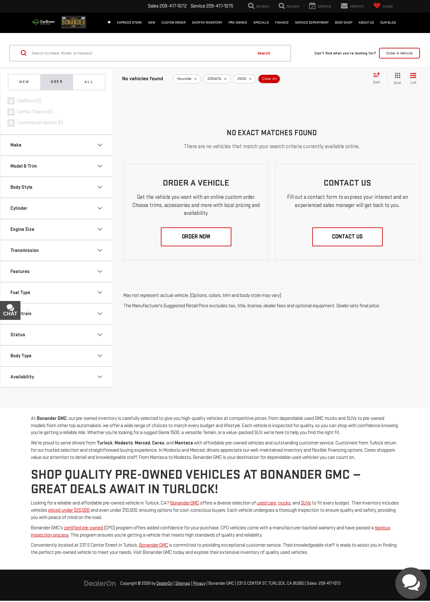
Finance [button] (282, 22)
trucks (284, 503)
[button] (196, 236)
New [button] (151, 22)
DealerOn (164, 583)
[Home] (109, 23)
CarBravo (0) (29, 101)
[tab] (24, 82)
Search (263, 53)
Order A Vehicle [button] (399, 53)
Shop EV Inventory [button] (207, 22)
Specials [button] (261, 22)
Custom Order (173, 22)
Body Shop (343, 22)
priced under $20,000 (69, 510)
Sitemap (182, 583)
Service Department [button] (312, 22)
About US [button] (366, 22)
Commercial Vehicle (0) (40, 123)
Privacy (199, 583)
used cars (266, 503)
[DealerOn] (100, 583)
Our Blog (388, 22)
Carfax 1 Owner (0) (35, 112)
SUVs (306, 503)
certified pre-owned (83, 528)
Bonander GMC (184, 503)
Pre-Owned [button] (238, 22)
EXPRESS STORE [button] (129, 22)
